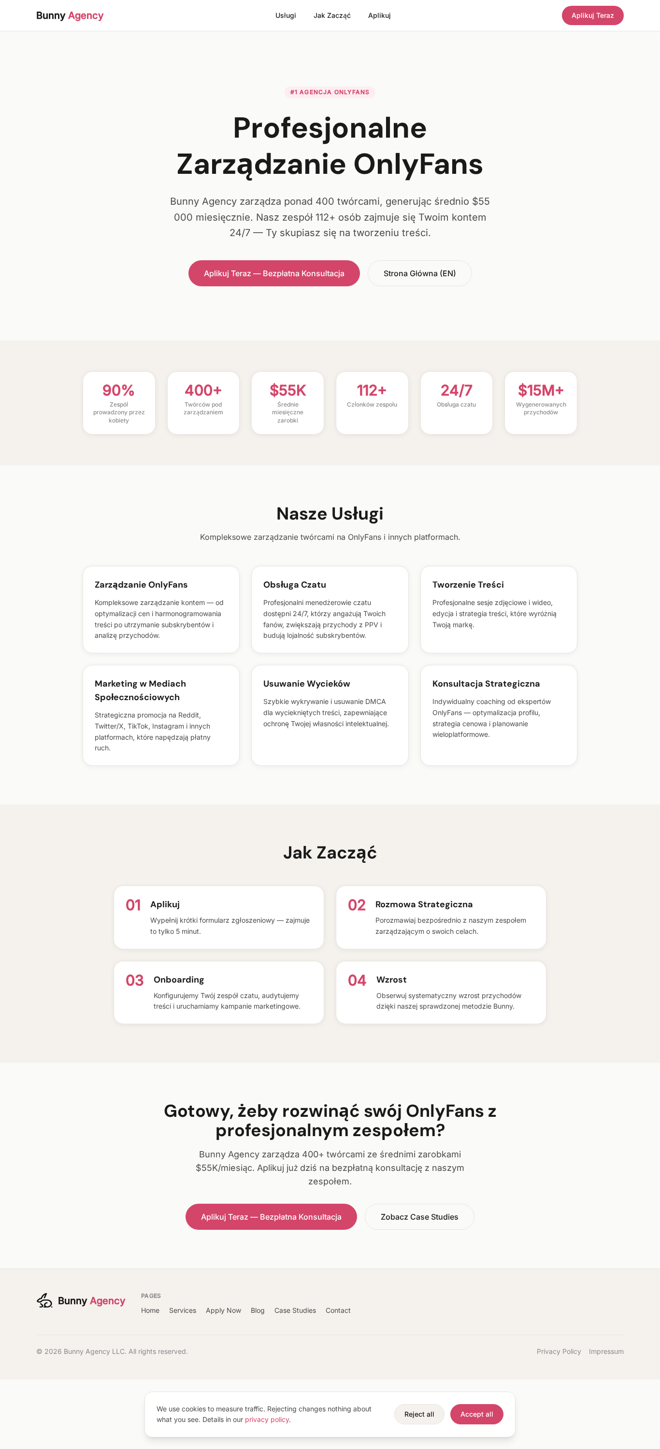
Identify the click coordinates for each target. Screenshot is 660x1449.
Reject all (419, 1414)
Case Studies (295, 1310)
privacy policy (267, 1419)
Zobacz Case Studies (420, 1217)
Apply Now (223, 1310)
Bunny (70, 15)
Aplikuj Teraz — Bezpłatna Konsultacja (274, 273)
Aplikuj (379, 15)
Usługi (285, 15)
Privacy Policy (559, 1351)
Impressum (606, 1351)
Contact (338, 1310)
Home (150, 1310)
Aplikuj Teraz (593, 15)
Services (182, 1310)
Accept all (476, 1414)
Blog (258, 1310)
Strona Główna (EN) (420, 273)
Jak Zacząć (332, 15)
